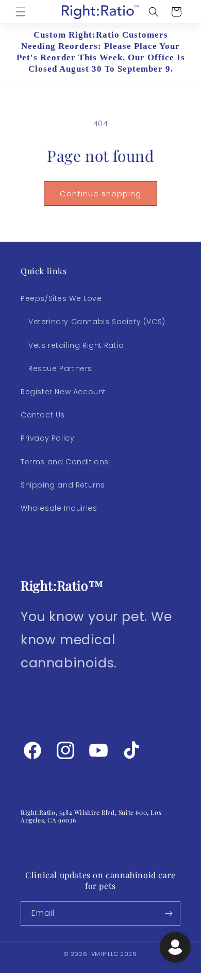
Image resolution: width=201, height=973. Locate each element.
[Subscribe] (168, 913)
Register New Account (63, 392)
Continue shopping (100, 193)
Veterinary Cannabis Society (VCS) (96, 321)
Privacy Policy (47, 438)
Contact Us (43, 415)
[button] (20, 12)
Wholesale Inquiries (59, 508)
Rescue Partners (60, 368)
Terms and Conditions (65, 462)
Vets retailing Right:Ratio (76, 345)
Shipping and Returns (63, 485)
